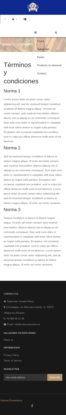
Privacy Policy (11, 355)
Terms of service (12, 360)
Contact (41, 73)
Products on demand (49, 65)
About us (8, 339)
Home (40, 41)
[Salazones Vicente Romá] (32, 7)
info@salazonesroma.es (27, 324)
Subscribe (55, 377)
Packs (40, 57)
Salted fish (43, 49)
